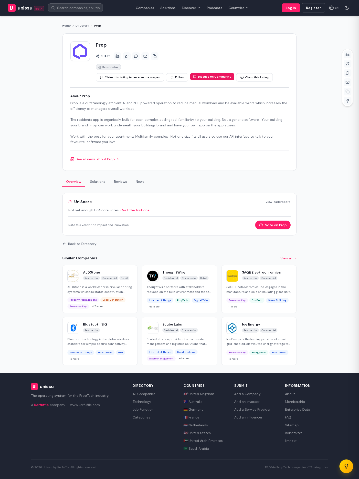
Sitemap (292, 425)
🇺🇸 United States (197, 433)
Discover (189, 8)
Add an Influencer (248, 417)
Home (66, 26)
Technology (142, 401)
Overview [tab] (73, 181)
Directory (82, 26)
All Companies (144, 394)
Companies (145, 8)
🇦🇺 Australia (192, 401)
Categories (141, 417)
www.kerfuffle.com (85, 405)
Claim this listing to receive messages (132, 77)
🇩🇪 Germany (193, 409)
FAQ (288, 417)
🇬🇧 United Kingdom (198, 394)
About (290, 394)
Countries (236, 8)
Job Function (143, 409)
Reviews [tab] (120, 181)
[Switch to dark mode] (346, 7)
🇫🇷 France (191, 417)
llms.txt (291, 440)
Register (313, 8)
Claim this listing (257, 77)
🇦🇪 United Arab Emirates (203, 440)
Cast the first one (134, 210)
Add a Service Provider (252, 409)
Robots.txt (293, 433)
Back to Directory (82, 244)
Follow (179, 77)
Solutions (168, 8)
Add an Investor (247, 401)
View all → (288, 258)
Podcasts (214, 8)
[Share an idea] (346, 466)
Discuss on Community (214, 77)
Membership (295, 401)
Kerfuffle (41, 405)
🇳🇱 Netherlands (195, 425)
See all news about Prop (95, 159)
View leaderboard (278, 202)
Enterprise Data (297, 409)
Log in (291, 8)
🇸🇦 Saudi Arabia (196, 448)
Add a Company (247, 394)
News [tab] (140, 181)
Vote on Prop (276, 225)
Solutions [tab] (97, 181)
